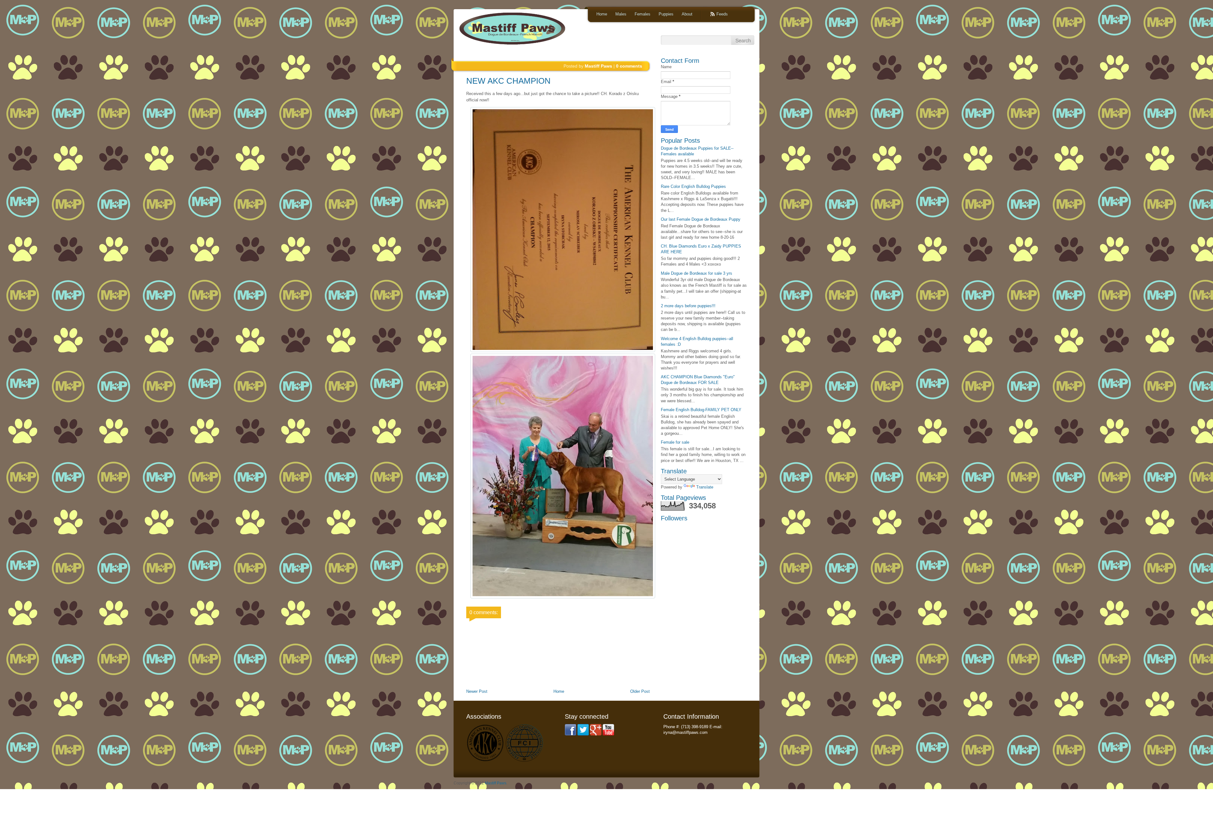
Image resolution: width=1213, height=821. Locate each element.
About (687, 14)
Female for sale (675, 442)
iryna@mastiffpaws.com (685, 732)
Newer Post (476, 691)
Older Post (640, 691)
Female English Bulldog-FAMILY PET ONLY (701, 409)
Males (620, 14)
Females (642, 14)
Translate (704, 487)
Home (601, 14)
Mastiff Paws (495, 783)
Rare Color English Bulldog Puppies (693, 186)
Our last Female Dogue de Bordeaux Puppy (700, 219)
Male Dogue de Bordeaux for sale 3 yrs (696, 273)
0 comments (629, 66)
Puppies (666, 14)
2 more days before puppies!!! (688, 305)
